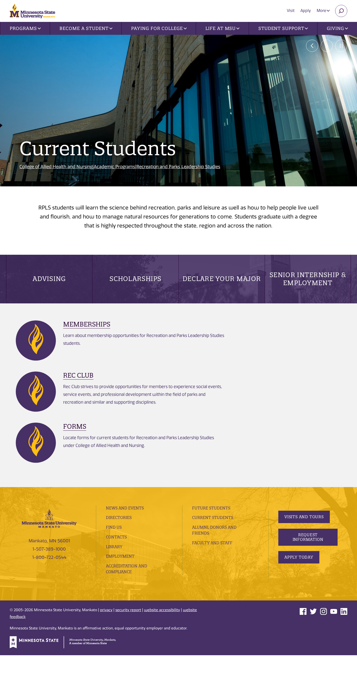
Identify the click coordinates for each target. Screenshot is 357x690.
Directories (119, 517)
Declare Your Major (222, 279)
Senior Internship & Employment (308, 279)
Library (114, 546)
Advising (49, 279)
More (322, 10)
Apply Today (298, 557)
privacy (106, 610)
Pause (341, 46)
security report (128, 610)
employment (120, 556)
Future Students (211, 508)
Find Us (114, 527)
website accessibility (162, 610)
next (327, 46)
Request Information (308, 537)
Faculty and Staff (212, 542)
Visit (291, 10)
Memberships (86, 324)
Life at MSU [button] (220, 28)
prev (312, 46)
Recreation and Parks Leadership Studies (178, 166)
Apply (305, 10)
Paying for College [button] (157, 28)
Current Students (212, 517)
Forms (74, 426)
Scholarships (136, 279)
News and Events (125, 508)
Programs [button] (23, 28)
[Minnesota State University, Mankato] (49, 518)
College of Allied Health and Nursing (56, 166)
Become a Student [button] (84, 28)
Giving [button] (335, 28)
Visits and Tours (304, 516)
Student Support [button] (281, 28)
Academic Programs (114, 166)
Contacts (116, 537)
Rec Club (78, 375)
